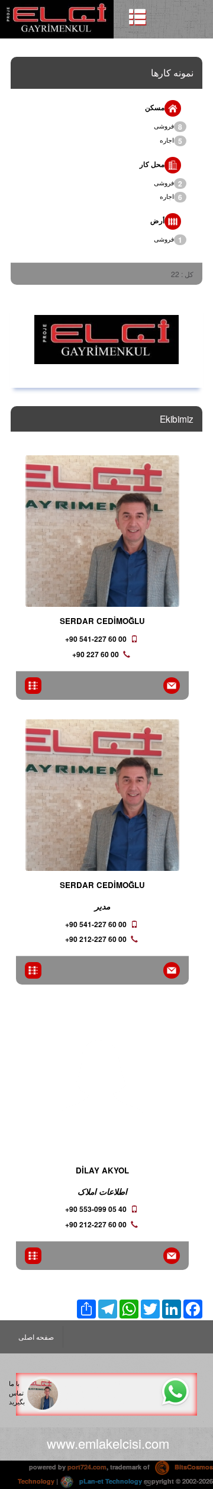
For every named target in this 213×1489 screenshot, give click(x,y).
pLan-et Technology (110, 1481)
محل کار (152, 164)
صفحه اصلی (36, 1337)
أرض (157, 220)
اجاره (171, 140)
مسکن (154, 107)
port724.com (86, 1466)
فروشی (168, 126)
